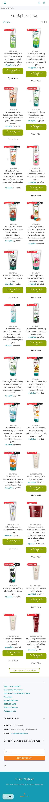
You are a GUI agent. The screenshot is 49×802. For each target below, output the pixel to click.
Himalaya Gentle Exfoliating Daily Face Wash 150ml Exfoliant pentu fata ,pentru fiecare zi (13, 117)
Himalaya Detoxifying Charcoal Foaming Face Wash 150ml (36, 331)
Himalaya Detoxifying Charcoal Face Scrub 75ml (13, 591)
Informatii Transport (13, 690)
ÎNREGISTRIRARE (24, 758)
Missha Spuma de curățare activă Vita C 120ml (13, 530)
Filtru (8, 22)
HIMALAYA (13, 51)
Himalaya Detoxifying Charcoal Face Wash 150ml (13, 278)
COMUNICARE (10, 704)
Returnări (8, 697)
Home (3, 8)
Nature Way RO (36, 474)
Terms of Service (11, 707)
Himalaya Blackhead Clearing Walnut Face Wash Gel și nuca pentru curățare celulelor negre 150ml (13, 232)
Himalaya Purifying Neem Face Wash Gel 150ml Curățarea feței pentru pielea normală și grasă (36, 59)
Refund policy (10, 711)
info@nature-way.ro (19, 733)
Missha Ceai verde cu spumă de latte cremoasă (13, 641)
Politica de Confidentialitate (17, 693)
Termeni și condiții (12, 686)
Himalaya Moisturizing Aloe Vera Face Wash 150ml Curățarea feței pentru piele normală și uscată (13, 387)
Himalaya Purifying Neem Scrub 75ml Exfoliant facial (36, 115)
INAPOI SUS (24, 796)
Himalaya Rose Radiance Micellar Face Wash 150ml (36, 278)
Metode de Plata (11, 700)
